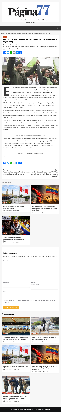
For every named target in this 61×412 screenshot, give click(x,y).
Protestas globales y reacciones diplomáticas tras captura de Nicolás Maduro (13, 239)
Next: (44, 173)
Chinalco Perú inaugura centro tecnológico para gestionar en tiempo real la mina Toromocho (16, 338)
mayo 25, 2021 (18, 44)
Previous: (16, 172)
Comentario (7, 261)
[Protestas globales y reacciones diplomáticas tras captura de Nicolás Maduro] (16, 225)
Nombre (6, 282)
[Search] (57, 28)
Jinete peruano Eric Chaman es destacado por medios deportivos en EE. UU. (44, 338)
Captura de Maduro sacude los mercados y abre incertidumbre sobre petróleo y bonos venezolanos (44, 208)
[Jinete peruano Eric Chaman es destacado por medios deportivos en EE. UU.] (45, 326)
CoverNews (39, 409)
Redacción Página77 (8, 44)
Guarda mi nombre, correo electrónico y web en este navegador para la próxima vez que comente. (29, 301)
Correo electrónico (35, 283)
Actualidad (6, 333)
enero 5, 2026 (16, 243)
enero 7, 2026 (16, 210)
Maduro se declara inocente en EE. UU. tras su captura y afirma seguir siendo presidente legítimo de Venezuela (15, 398)
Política (5, 37)
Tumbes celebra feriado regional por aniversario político (13, 207)
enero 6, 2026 (45, 212)
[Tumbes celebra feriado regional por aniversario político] (16, 194)
